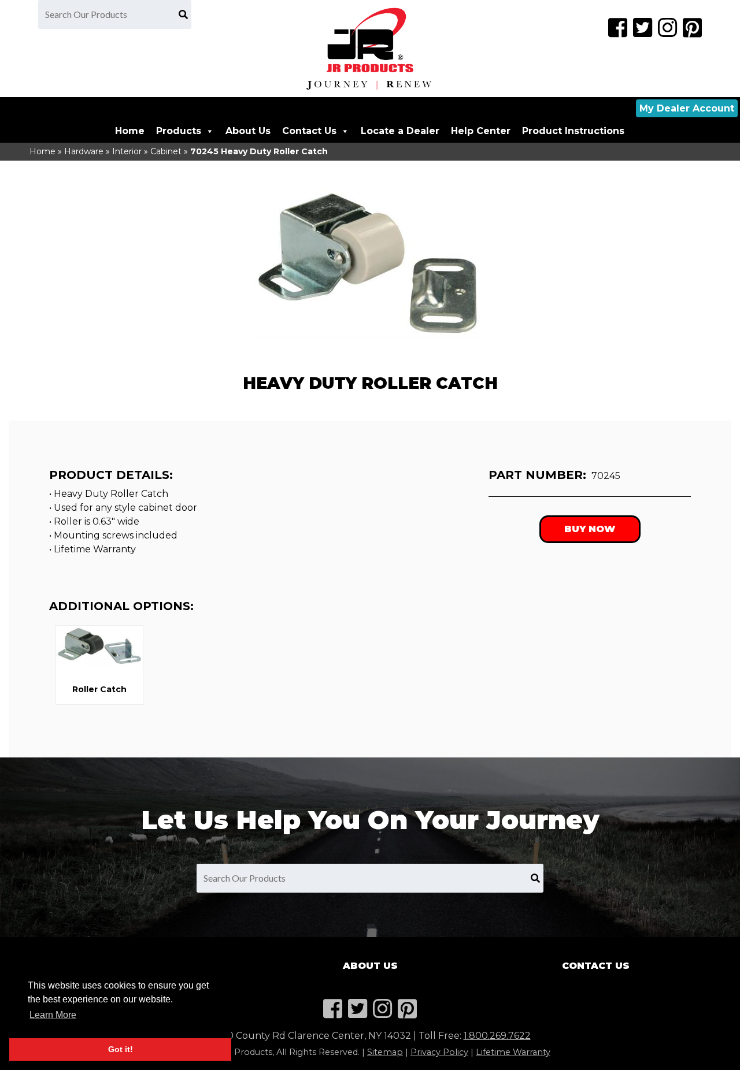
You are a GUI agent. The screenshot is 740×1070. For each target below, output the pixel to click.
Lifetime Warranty (513, 1052)
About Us (248, 130)
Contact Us (309, 130)
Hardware (83, 151)
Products (178, 130)
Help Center (480, 130)
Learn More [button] (52, 1015)
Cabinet (166, 151)
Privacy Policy (439, 1052)
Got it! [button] (120, 1049)
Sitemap (385, 1052)
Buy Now (589, 528)
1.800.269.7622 (497, 1035)
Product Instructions (573, 130)
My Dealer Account (686, 108)
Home (130, 130)
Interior (127, 151)
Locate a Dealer (400, 130)
